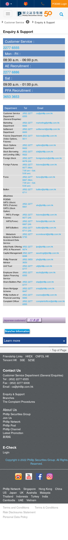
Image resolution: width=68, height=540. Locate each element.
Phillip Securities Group (17, 414)
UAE (20, 500)
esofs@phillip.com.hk (46, 272)
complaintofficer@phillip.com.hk (50, 301)
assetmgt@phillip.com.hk (47, 252)
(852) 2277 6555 (27, 115)
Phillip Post (9, 425)
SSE (22, 360)
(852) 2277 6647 (27, 290)
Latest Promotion (13, 433)
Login (6, 452)
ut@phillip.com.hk (44, 265)
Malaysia (45, 492)
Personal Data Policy (15, 517)
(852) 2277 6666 (27, 124)
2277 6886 (11, 71)
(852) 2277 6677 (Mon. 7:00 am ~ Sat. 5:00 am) (29, 169)
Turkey (35, 496)
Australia (31, 492)
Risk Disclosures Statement (19, 512)
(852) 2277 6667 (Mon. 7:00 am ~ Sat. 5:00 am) (29, 181)
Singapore (29, 489)
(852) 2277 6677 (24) (27, 216)
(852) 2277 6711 (27, 191)
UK (21, 492)
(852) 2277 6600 (27, 130)
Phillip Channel (12, 429)
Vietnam (31, 500)
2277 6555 (11, 47)
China (58, 489)
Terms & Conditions (46, 507)
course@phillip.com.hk (46, 294)
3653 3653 (11, 96)
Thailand (8, 496)
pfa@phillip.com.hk (44, 259)
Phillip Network (11, 421)
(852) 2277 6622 (27, 146)
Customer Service (14, 22)
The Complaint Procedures (19, 401)
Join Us (7, 418)
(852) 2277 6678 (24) (27, 159)
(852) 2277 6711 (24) (27, 229)
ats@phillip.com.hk (44, 205)
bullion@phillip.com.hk (46, 189)
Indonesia (22, 496)
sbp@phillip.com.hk (45, 281)
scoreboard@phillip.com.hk (48, 234)
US (4, 492)
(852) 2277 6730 (27, 236)
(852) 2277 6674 (27, 248)
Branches (8, 398)
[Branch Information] (17, 331)
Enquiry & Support (14, 394)
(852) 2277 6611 (27, 137)
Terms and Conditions (16, 507)
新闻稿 (7, 437)
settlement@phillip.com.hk (48, 128)
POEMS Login (59, 3)
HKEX (29, 356)
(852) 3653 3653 (27, 261)
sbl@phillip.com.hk (44, 151)
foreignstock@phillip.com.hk (49, 157)
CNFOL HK (42, 356)
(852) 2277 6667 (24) (27, 223)
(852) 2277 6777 (27, 267)
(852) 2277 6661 (27, 205)
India (45, 496)
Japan (13, 492)
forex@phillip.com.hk (45, 176)
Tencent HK (10, 360)
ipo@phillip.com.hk (44, 246)
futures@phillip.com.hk (46, 135)
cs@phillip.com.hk (44, 113)
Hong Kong (45, 489)
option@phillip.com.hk (46, 144)
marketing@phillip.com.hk (48, 122)
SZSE (31, 360)
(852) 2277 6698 (27, 254)
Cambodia (9, 500)
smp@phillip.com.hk (45, 288)
